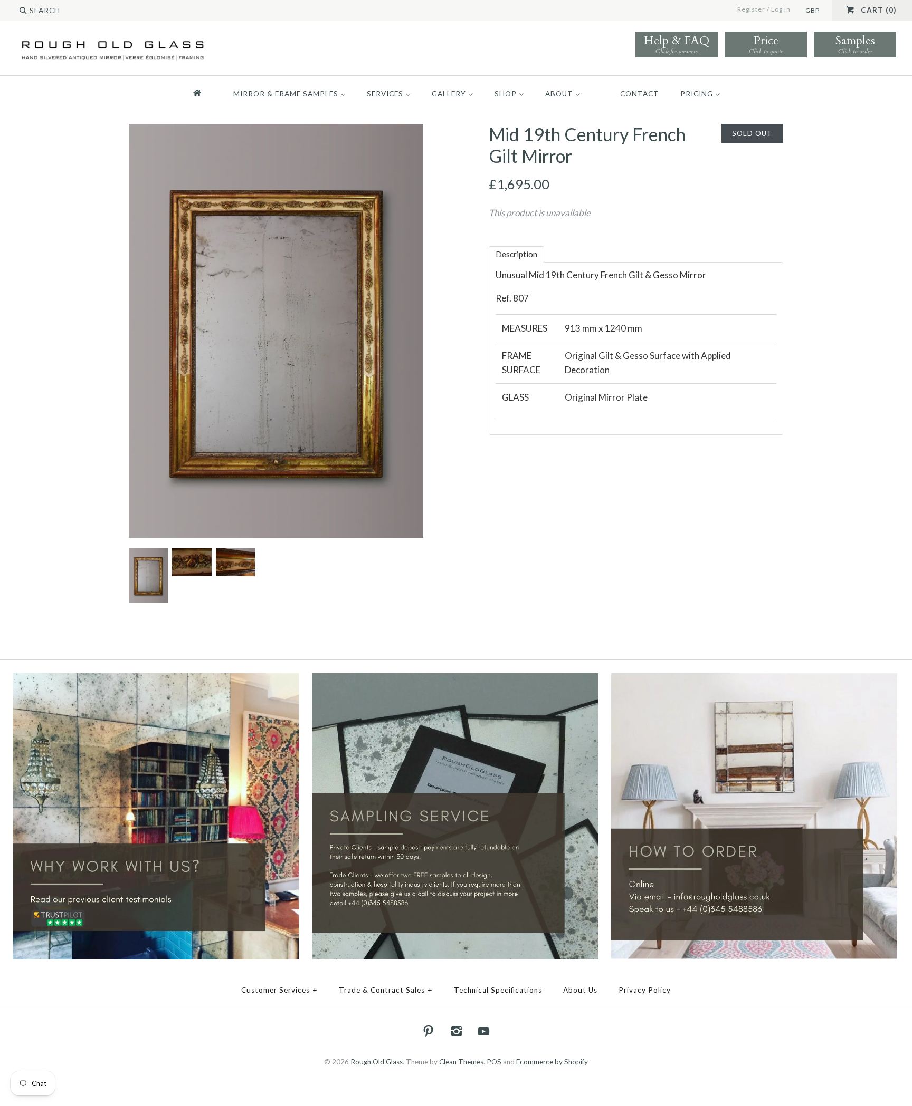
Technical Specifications (498, 990)
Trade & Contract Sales (386, 990)
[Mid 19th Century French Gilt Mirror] (276, 131)
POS (494, 1062)
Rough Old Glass (376, 1062)
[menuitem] (202, 93)
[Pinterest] (428, 1031)
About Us (580, 990)
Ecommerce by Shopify (552, 1062)
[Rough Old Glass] (112, 40)
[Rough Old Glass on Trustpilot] (156, 680)
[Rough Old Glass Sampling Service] (455, 680)
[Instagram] (456, 1031)
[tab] (516, 254)
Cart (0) (878, 10)
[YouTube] (484, 1031)
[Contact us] (754, 680)
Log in (781, 9)
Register (751, 9)
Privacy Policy (645, 990)
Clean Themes (461, 1062)
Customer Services (279, 990)
